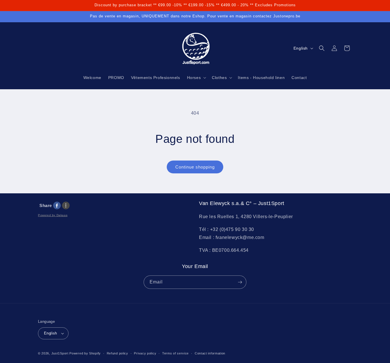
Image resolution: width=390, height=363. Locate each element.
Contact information (210, 353)
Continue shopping (195, 167)
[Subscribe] (240, 282)
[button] (196, 78)
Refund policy (117, 353)
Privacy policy (145, 353)
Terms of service (175, 353)
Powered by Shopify (85, 353)
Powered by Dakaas (52, 215)
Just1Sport (60, 353)
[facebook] (57, 205)
